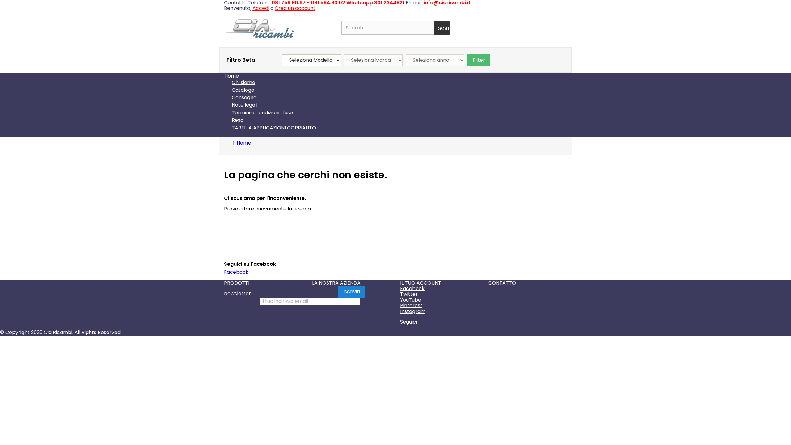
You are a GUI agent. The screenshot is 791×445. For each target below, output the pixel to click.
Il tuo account (420, 282)
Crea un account (295, 8)
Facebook (236, 272)
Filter (479, 60)
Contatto (502, 282)
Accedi (260, 8)
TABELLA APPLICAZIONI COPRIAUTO (274, 127)
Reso (237, 120)
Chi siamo (243, 82)
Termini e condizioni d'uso (262, 112)
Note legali (244, 104)
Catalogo (243, 90)
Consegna (244, 97)
